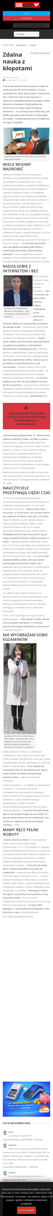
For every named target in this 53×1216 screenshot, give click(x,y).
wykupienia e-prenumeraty (28, 422)
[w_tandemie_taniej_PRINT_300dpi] (26, 1099)
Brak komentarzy (42, 52)
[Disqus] (26, 958)
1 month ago (33, 1167)
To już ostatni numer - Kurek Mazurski (18, 1139)
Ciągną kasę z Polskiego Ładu (15, 1167)
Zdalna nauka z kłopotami (17, 61)
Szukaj (47, 25)
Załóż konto (26, 18)
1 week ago (38, 1139)
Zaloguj (26, 13)
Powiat (15, 77)
